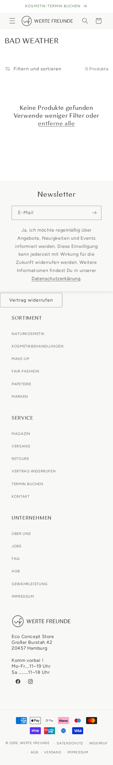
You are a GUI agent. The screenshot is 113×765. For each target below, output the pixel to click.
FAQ (16, 558)
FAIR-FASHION (25, 371)
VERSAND (21, 446)
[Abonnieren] (94, 213)
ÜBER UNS (21, 533)
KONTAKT (21, 496)
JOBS (17, 546)
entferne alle (56, 124)
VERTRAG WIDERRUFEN (34, 471)
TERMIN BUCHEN (27, 484)
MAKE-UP (20, 358)
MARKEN (20, 396)
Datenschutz (70, 743)
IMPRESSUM (23, 596)
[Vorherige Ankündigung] (11, 6)
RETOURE (20, 458)
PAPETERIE (21, 384)
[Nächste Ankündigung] (102, 6)
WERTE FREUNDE (35, 743)
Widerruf (98, 743)
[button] (12, 21)
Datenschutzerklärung (56, 278)
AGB (16, 571)
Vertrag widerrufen (31, 300)
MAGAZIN (21, 433)
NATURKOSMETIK (28, 334)
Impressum (77, 752)
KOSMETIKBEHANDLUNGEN (38, 346)
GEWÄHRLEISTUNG (30, 584)
